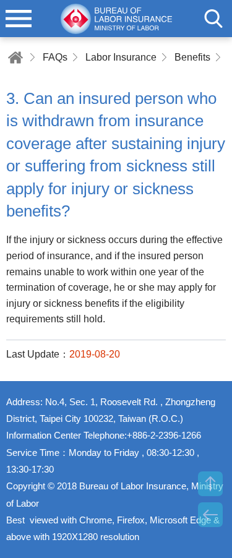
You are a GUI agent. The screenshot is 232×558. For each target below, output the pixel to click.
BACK (210, 514)
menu (18, 18)
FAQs (55, 57)
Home (15, 57)
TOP (210, 483)
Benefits (192, 57)
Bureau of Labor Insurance (116, 18)
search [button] (213, 18)
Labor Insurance (121, 57)
